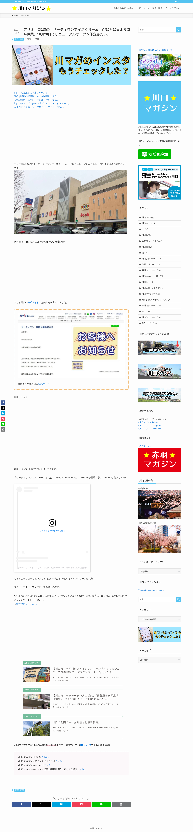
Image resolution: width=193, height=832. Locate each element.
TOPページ (85, 745)
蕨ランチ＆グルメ (150, 323)
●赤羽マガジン (144, 446)
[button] (21, 804)
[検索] (179, 1)
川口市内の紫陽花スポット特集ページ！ (156, 50)
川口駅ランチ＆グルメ (152, 258)
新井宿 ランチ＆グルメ (152, 241)
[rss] (176, 1)
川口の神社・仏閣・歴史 (153, 276)
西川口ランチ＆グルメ (152, 270)
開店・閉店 (19, 39)
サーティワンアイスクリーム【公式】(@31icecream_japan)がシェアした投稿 (52, 567)
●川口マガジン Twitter (148, 422)
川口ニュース (148, 282)
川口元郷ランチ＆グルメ (153, 288)
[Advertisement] (71, 133)
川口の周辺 (147, 247)
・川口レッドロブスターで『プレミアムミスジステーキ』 (41, 103)
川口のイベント (149, 223)
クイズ (145, 229)
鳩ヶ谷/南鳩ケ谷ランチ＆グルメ (156, 300)
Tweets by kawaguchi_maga (151, 590)
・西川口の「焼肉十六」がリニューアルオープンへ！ (39, 107)
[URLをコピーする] (121, 804)
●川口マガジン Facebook (149, 428)
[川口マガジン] (31, 8)
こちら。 (45, 757)
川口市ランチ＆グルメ (152, 317)
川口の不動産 (148, 217)
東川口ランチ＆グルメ (152, 305)
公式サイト (33, 302)
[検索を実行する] (178, 29)
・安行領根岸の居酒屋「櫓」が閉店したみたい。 (36, 96)
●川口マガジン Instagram (149, 425)
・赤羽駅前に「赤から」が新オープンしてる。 (35, 100)
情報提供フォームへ (26, 604)
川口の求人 (147, 235)
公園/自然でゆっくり (151, 264)
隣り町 (145, 253)
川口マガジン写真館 (151, 294)
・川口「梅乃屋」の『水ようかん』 (30, 92)
